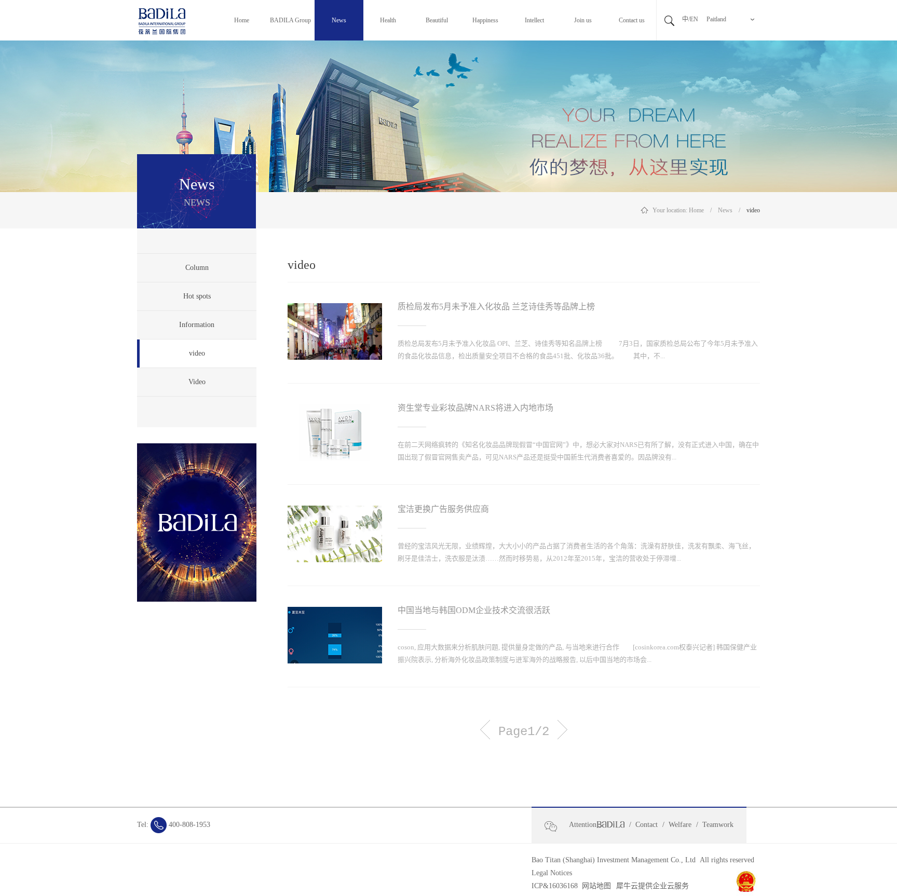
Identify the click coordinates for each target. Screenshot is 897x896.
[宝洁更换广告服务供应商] (335, 511)
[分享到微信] (555, 826)
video (753, 210)
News (725, 210)
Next (562, 729)
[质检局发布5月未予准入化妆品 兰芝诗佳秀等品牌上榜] (335, 309)
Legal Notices (552, 873)
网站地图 (594, 886)
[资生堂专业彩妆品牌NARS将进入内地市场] (335, 410)
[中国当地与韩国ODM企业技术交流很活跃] (335, 613)
